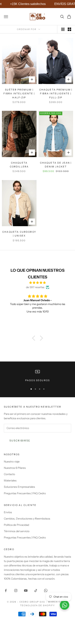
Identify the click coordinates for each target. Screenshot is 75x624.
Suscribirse (19, 440)
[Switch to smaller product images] (69, 29)
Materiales (10, 480)
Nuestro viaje (12, 461)
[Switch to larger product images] (63, 29)
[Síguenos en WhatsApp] (46, 590)
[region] (37, 375)
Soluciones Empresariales (19, 487)
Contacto (9, 474)
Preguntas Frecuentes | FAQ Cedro (25, 493)
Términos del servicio (16, 531)
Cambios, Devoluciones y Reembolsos (27, 518)
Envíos (8, 512)
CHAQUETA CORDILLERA (19, 164)
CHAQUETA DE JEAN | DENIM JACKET (56, 164)
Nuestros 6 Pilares (15, 468)
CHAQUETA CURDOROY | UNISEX (19, 233)
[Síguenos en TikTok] (36, 590)
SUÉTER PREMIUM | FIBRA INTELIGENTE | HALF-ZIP (19, 93)
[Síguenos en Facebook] (6, 590)
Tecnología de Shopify (37, 605)
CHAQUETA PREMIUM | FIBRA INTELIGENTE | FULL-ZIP (55, 93)
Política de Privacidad (16, 525)
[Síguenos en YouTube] (26, 590)
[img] (37, 282)
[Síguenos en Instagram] (16, 590)
